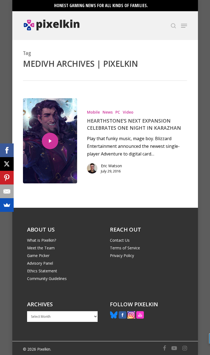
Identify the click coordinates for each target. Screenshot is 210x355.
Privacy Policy (122, 255)
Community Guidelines (47, 278)
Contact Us (120, 240)
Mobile (93, 112)
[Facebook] (7, 150)
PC (117, 112)
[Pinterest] (7, 177)
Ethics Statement (42, 270)
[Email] (7, 191)
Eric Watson (111, 165)
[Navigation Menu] (184, 25)
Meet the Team (41, 247)
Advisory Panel (40, 263)
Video (128, 112)
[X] (7, 164)
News (108, 112)
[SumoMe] (7, 205)
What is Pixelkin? (41, 240)
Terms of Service (125, 247)
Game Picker (38, 255)
